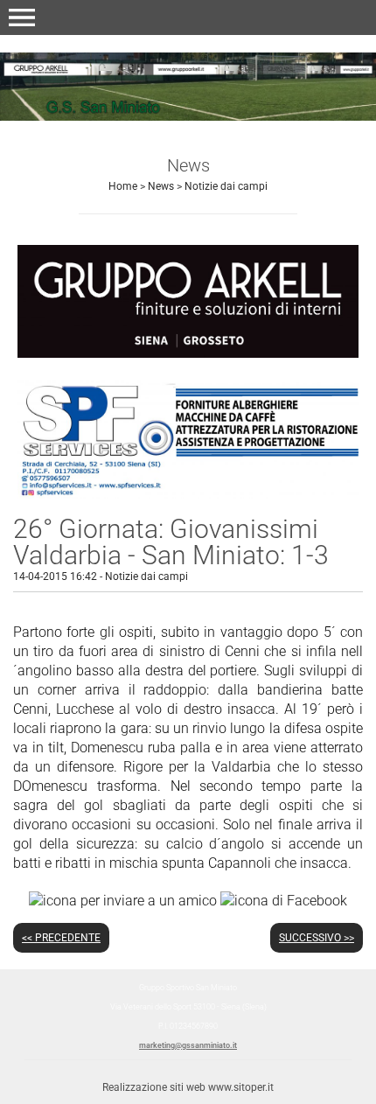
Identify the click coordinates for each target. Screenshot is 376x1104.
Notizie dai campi (226, 186)
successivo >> (316, 938)
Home (122, 186)
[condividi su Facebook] (283, 899)
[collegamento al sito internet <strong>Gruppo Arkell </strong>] (188, 300)
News (161, 186)
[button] (21, 17)
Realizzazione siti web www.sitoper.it (188, 1087)
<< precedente (61, 938)
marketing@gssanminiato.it (188, 1045)
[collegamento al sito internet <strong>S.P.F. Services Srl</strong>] (188, 438)
